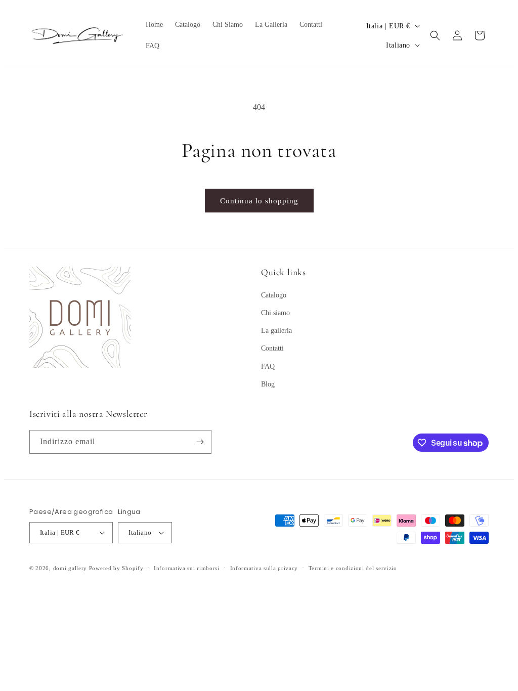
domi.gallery (70, 568)
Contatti (272, 348)
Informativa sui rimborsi (187, 568)
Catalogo (273, 295)
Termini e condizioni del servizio (353, 568)
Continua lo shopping (259, 201)
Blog (268, 384)
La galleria (276, 330)
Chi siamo (275, 313)
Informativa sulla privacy (264, 568)
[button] (435, 35)
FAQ (268, 366)
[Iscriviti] (200, 442)
